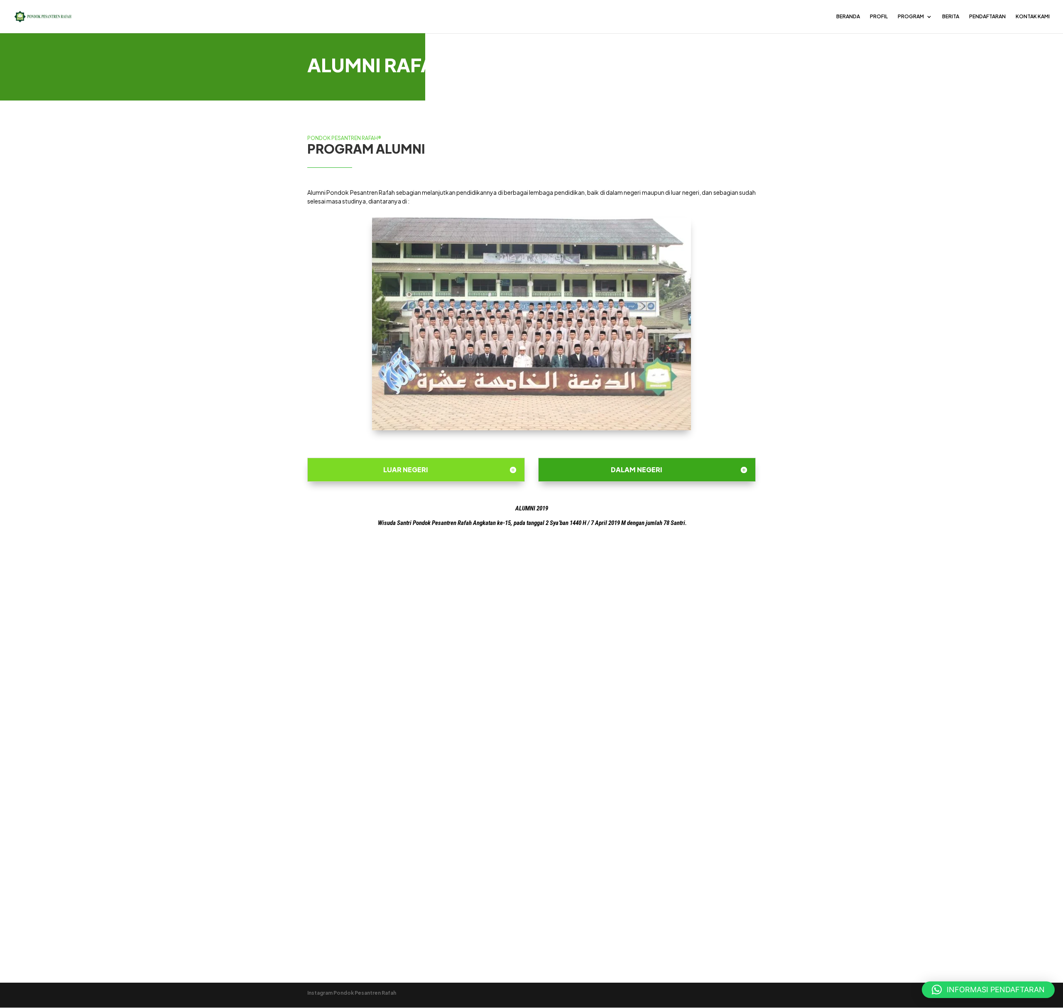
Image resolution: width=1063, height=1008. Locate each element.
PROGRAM (911, 17)
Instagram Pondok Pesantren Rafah (351, 993)
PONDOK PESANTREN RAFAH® (344, 138)
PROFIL (879, 17)
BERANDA (848, 17)
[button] (988, 989)
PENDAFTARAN (987, 17)
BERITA (950, 17)
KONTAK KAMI (1033, 17)
